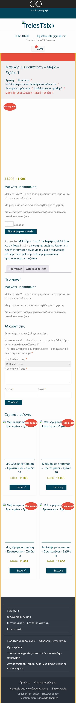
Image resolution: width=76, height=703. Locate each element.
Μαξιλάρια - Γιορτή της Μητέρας (37, 241)
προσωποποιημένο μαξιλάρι (21, 258)
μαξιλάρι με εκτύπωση (46, 254)
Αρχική (9, 80)
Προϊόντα (23, 80)
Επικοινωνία (14, 629)
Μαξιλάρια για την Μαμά (48, 88)
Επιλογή (21, 487)
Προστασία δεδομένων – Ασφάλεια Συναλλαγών (36, 641)
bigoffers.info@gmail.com (51, 36)
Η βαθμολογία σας (16, 359)
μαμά (18, 254)
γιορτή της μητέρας (42, 245)
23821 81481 (22, 36)
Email (42, 389)
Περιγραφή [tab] (15, 268)
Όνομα (9, 389)
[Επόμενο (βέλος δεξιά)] (70, 351)
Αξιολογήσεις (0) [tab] (36, 268)
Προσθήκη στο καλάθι (20, 231)
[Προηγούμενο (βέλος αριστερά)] (6, 351)
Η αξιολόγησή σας (16, 368)
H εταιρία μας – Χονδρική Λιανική (27, 623)
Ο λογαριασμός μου (19, 617)
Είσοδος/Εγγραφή (39, 10)
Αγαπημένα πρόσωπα (17, 88)
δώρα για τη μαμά (38, 249)
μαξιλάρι (27, 254)
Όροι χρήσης (15, 647)
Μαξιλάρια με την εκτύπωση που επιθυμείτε (30, 84)
